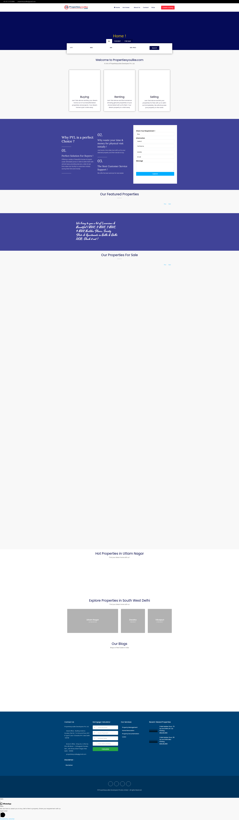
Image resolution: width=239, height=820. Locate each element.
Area (91, 47)
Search (154, 48)
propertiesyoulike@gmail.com (76, 754)
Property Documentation (130, 734)
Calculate (105, 749)
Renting (119, 97)
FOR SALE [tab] (128, 41)
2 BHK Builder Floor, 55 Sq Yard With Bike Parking (166, 739)
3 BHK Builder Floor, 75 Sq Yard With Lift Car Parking (166, 729)
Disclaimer (69, 765)
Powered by (7, 819)
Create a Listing (168, 7)
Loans (124, 737)
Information (140, 138)
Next (170, 204)
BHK (111, 47)
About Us (137, 7)
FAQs (153, 7)
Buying (84, 97)
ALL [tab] (109, 41)
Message (139, 161)
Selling (154, 97)
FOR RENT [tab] (117, 41)
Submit (155, 174)
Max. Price (133, 47)
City (71, 47)
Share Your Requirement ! (145, 131)
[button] (119, 799)
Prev (165, 204)
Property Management (130, 727)
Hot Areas (126, 7)
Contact (146, 7)
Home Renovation (128, 730)
